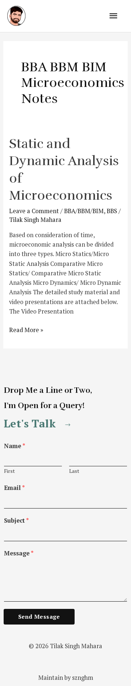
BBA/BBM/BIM (84, 211)
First (9, 471)
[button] (38, 423)
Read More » (26, 329)
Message (18, 553)
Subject (16, 521)
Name (14, 446)
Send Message (39, 616)
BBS (112, 211)
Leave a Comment (34, 211)
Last (74, 471)
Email (14, 488)
